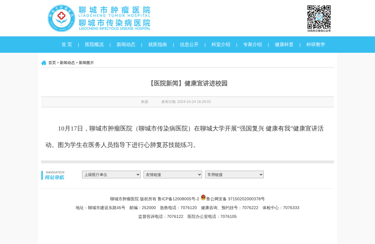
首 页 (67, 44)
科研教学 (315, 44)
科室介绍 (221, 44)
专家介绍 (252, 44)
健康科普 (284, 44)
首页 (52, 62)
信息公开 (189, 44)
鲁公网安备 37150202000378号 (235, 198)
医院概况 (94, 44)
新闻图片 (86, 62)
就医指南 (157, 44)
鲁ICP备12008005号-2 (178, 198)
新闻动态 (126, 44)
